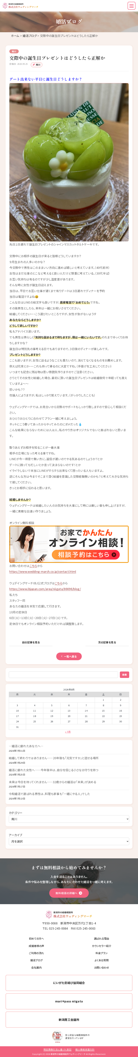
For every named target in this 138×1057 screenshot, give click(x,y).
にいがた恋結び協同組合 (69, 983)
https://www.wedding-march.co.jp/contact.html (42, 571)
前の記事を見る (31, 642)
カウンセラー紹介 (101, 946)
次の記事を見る (107, 642)
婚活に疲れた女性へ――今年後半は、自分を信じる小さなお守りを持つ (53, 770)
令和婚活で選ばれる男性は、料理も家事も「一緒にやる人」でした (49, 794)
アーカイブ (15, 835)
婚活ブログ (30, 35)
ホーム (15, 35)
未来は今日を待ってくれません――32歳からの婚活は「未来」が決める (52, 782)
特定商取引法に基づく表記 (57, 1049)
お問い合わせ (101, 967)
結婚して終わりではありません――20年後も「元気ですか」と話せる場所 (54, 758)
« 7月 (68, 731)
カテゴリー (15, 813)
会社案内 (36, 967)
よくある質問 (102, 960)
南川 (38, 64)
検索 (124, 674)
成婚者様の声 (36, 946)
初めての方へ (36, 938)
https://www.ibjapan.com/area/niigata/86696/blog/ (45, 589)
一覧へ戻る (70, 656)
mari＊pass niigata (69, 1001)
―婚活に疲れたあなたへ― (26, 746)
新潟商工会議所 (69, 1019)
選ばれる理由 (101, 938)
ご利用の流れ (36, 953)
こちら (33, 566)
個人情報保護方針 (85, 1049)
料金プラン (102, 953)
